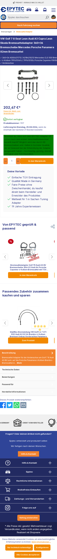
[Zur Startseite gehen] (9, 9)
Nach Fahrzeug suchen (28, 25)
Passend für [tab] (8, 384)
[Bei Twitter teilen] (9, 405)
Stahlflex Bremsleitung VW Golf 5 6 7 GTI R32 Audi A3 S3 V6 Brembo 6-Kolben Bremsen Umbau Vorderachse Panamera (28, 334)
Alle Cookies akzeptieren (27, 555)
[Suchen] (46, 17)
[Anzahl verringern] (5, 161)
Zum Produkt (28, 340)
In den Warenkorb (36, 161)
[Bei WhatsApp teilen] (16, 405)
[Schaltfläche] (5, 257)
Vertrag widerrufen (28, 517)
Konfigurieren (42, 547)
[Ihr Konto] (36, 9)
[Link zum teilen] (53, 226)
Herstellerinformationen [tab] (14, 392)
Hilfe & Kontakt (28, 454)
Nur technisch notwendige (19, 547)
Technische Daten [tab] (10, 369)
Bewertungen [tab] (8, 377)
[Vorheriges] (7, 85)
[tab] (27, 357)
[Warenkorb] (44, 9)
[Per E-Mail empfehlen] (23, 405)
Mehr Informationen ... (41, 542)
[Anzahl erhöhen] (18, 161)
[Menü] (52, 9)
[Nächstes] (49, 85)
